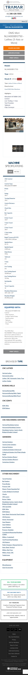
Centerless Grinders (8, 462)
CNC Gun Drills (6, 506)
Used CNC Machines (15, 663)
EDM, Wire (5, 406)
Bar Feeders (6, 481)
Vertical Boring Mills (8, 391)
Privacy (14, 639)
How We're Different (13, 653)
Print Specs (14, 58)
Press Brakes (6, 484)
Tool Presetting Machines (10, 540)
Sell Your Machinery (14, 642)
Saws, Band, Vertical (8, 547)
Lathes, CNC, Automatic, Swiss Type (13, 378)
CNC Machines (5, 663)
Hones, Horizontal (7, 519)
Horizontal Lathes (7, 376)
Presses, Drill (6, 486)
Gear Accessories (7, 567)
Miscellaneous (6, 565)
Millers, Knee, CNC (8, 552)
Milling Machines (10, 665)
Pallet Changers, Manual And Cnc (12, 545)
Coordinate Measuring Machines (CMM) (12, 533)
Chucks (4, 494)
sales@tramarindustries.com (14, 16)
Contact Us (14, 656)
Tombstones (6, 555)
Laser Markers (6, 527)
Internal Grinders (7, 447)
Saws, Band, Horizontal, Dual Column (13, 514)
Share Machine (14, 48)
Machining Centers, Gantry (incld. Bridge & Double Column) (12, 431)
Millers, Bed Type (7, 550)
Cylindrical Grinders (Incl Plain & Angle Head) (14, 453)
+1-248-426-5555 (14, 14)
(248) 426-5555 (14, 625)
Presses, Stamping (7, 530)
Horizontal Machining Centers (11, 427)
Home (5, 25)
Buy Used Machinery (14, 637)
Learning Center (14, 648)
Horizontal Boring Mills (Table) (11, 393)
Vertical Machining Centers (10, 425)
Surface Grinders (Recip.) (9, 457)
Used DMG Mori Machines (12, 89)
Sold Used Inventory (16, 25)
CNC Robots (6, 542)
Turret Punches (7, 479)
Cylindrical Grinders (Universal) (11, 450)
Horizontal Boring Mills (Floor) (11, 396)
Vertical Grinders (7, 442)
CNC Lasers (5, 497)
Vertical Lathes (7, 373)
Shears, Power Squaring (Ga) (10, 489)
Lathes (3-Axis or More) (15, 83)
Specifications (14, 53)
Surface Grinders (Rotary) (10, 459)
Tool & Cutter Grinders (9, 444)
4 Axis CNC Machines (20, 665)
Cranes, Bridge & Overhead (10, 491)
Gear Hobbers (6, 524)
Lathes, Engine (6, 381)
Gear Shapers (6, 522)
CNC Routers (6, 517)
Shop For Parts (14, 645)
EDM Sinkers (6, 408)
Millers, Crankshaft (8, 537)
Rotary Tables (6, 499)
